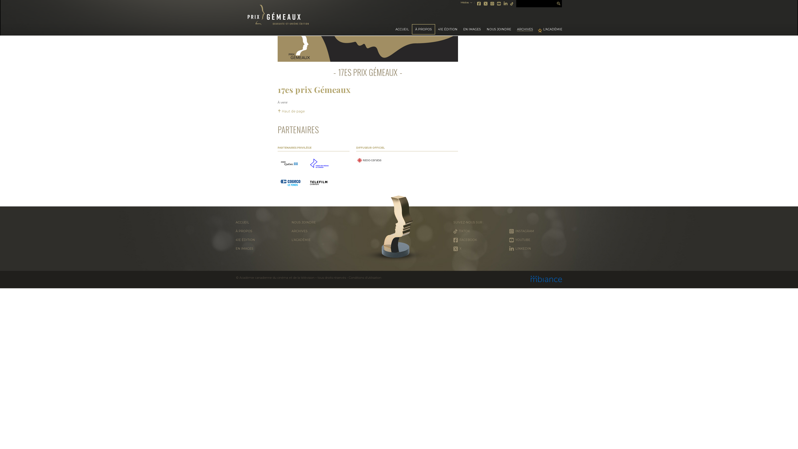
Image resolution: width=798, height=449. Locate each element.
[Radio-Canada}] (369, 160)
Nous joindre (499, 29)
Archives (525, 29)
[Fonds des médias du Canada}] (319, 163)
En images (472, 29)
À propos (244, 231)
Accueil (402, 29)
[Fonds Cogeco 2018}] (290, 183)
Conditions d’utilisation (365, 278)
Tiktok (512, 3)
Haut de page (293, 111)
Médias (465, 2)
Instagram (492, 4)
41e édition (245, 240)
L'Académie (552, 29)
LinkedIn (506, 4)
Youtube (499, 4)
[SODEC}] (290, 163)
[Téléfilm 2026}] (318, 183)
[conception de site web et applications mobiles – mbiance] (546, 279)
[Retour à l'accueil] (399, 228)
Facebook (479, 4)
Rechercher (558, 4)
